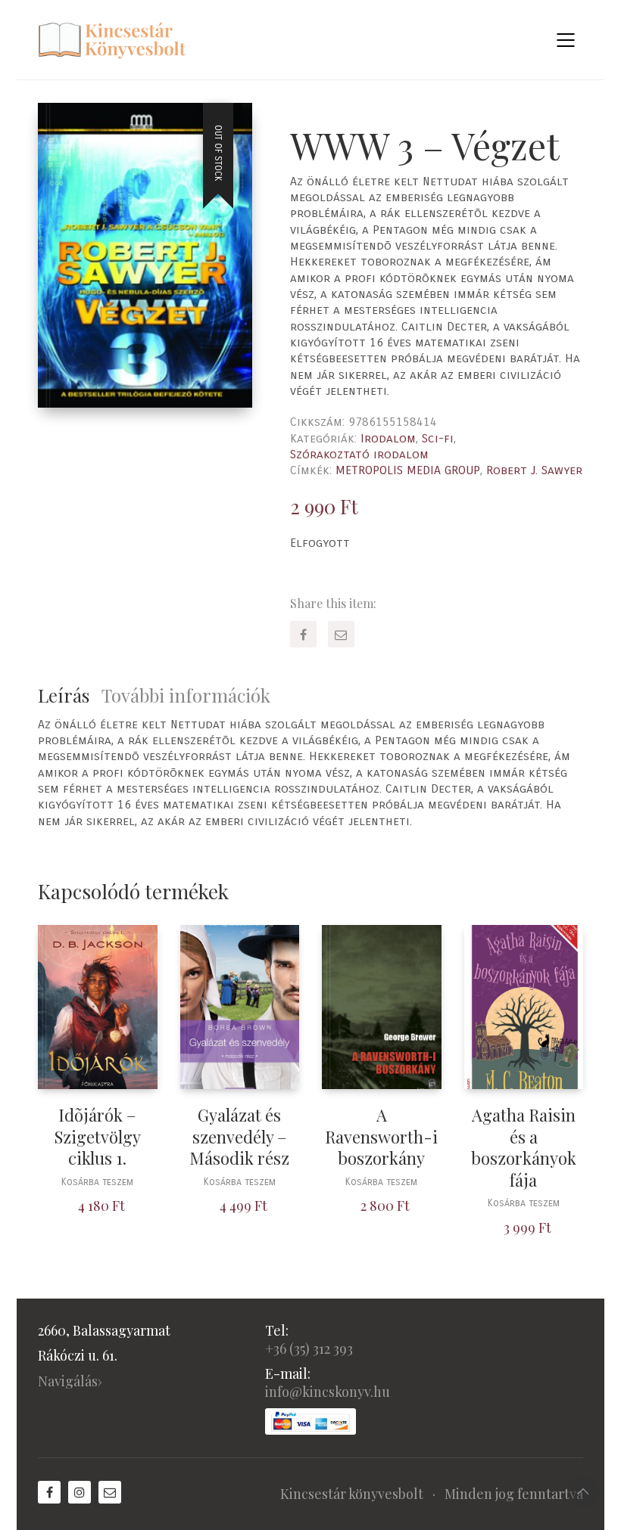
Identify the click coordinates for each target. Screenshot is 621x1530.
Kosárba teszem (97, 1182)
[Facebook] (303, 634)
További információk (185, 695)
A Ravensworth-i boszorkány (381, 1136)
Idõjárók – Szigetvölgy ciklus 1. (98, 1136)
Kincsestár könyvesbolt (351, 1494)
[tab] (69, 695)
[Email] (341, 634)
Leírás (63, 695)
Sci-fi (438, 438)
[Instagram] (79, 1492)
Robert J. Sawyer (534, 470)
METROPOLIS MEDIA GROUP (407, 470)
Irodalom (388, 438)
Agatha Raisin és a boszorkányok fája (523, 1147)
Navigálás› (70, 1381)
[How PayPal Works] (310, 1421)
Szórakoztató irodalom (359, 454)
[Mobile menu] (566, 40)
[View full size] (62, 127)
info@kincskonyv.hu (327, 1392)
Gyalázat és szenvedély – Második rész (239, 1136)
